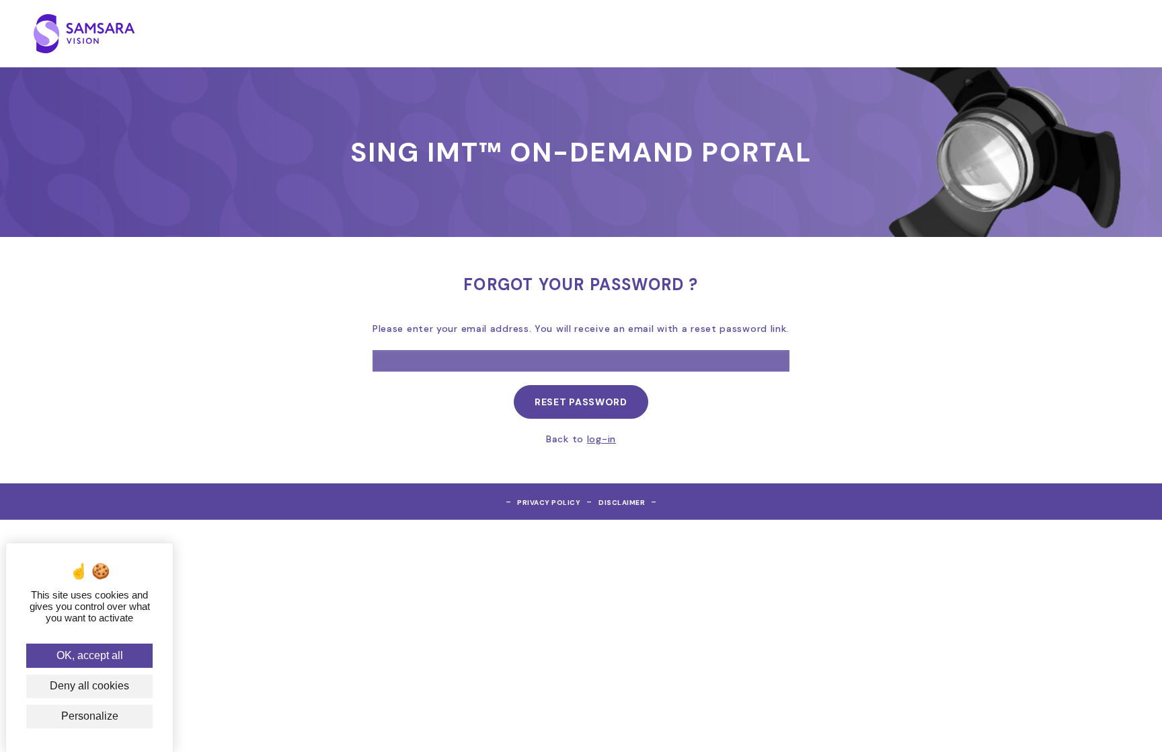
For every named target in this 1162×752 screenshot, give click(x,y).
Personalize (89, 716)
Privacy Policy (548, 502)
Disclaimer (621, 502)
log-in (601, 439)
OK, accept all (89, 655)
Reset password (581, 402)
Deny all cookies (89, 685)
